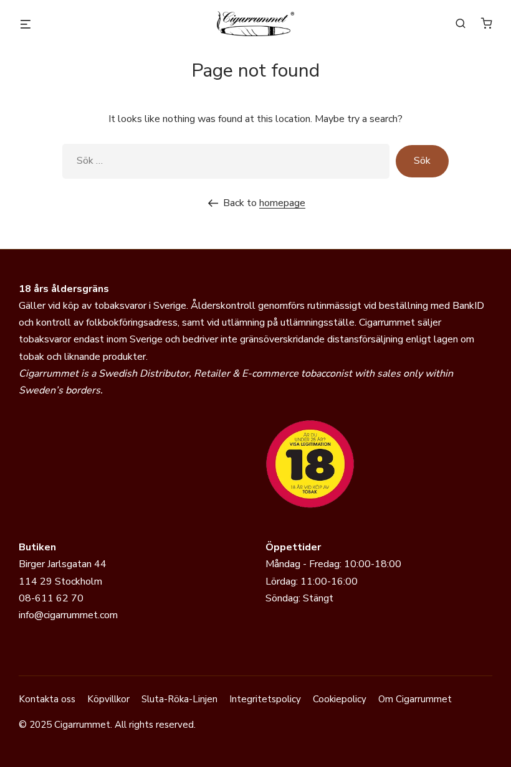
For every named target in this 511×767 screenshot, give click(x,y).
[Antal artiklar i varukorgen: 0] (486, 23)
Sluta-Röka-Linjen (179, 699)
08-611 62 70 (51, 598)
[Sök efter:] (225, 161)
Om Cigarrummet (415, 699)
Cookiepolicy (339, 699)
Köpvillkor (108, 699)
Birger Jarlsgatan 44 (63, 564)
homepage (282, 203)
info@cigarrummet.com (68, 615)
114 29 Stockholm (60, 581)
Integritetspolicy (265, 699)
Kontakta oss (47, 699)
